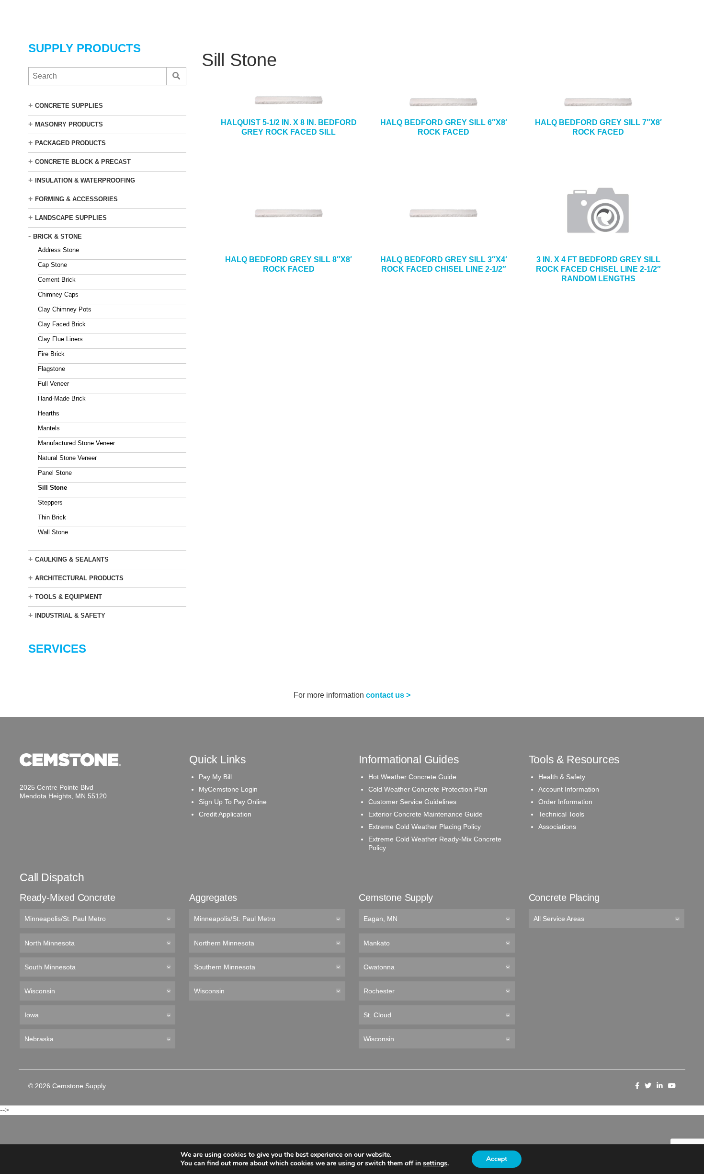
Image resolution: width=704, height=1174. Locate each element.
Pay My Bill (215, 777)
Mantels (49, 428)
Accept (496, 1158)
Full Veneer (53, 383)
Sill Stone (52, 487)
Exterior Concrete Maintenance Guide (425, 814)
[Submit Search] (176, 76)
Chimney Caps (58, 294)
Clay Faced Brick (62, 324)
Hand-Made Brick (62, 398)
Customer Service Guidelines (412, 802)
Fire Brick (51, 353)
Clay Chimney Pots (64, 309)
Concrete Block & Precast (83, 161)
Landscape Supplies (71, 217)
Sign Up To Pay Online (233, 802)
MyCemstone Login (228, 789)
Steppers (50, 502)
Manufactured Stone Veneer (76, 443)
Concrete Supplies (69, 105)
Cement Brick (57, 279)
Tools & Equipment (68, 596)
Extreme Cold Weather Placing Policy (424, 826)
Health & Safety (561, 777)
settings (435, 1163)
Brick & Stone (57, 236)
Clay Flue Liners (60, 339)
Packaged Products (70, 143)
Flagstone (51, 368)
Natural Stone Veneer (67, 457)
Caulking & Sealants (72, 559)
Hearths (48, 413)
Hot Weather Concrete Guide (412, 777)
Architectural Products (79, 578)
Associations (557, 826)
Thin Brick (52, 517)
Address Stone (58, 249)
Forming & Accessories (76, 199)
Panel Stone (55, 472)
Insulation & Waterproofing (85, 180)
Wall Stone (53, 532)
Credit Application (225, 814)
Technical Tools (561, 814)
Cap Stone (52, 264)
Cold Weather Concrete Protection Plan (428, 789)
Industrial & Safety (70, 615)
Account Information (568, 789)
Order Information (565, 802)
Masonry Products (69, 124)
